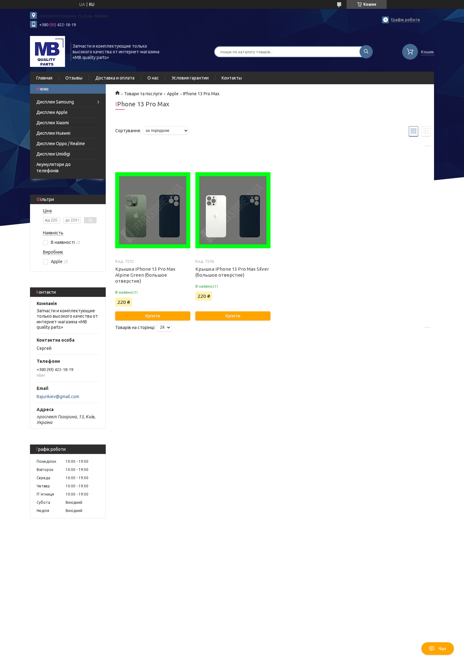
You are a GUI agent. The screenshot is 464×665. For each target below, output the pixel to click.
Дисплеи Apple (52, 112)
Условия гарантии (190, 78)
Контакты (232, 78)
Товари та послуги (143, 93)
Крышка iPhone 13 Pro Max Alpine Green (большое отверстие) (145, 275)
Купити (153, 315)
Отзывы (73, 78)
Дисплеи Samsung (55, 101)
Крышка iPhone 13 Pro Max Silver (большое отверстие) (232, 272)
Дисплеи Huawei (53, 133)
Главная (44, 78)
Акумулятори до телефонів (53, 167)
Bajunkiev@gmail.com (58, 396)
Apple (173, 93)
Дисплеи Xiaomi (52, 122)
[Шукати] (366, 51)
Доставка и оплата (114, 78)
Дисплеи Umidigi (53, 153)
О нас (153, 78)
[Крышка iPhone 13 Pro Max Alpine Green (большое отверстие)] (152, 210)
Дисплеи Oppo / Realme (60, 143)
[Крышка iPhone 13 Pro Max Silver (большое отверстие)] (232, 210)
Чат (442, 648)
